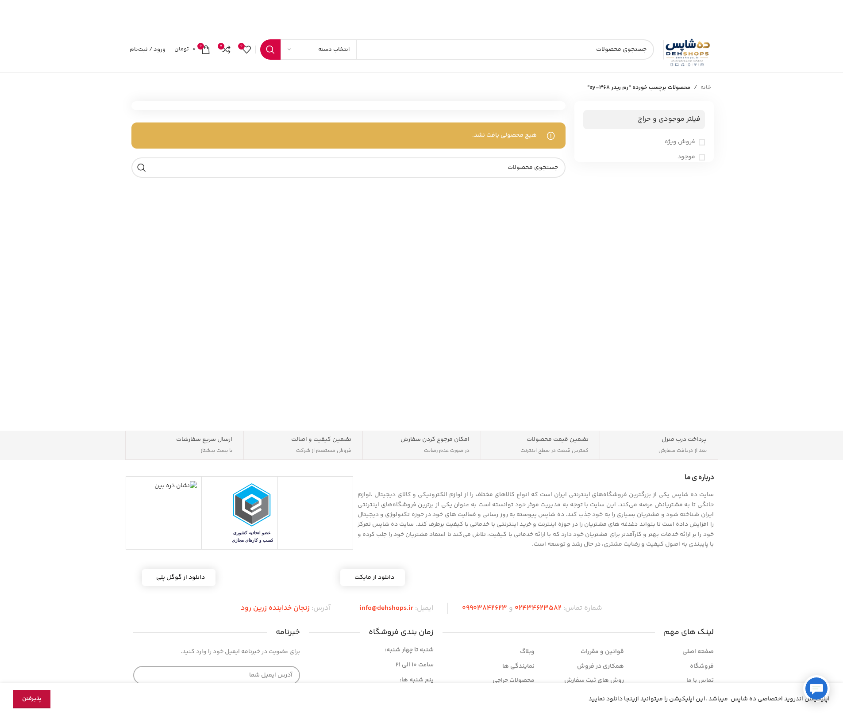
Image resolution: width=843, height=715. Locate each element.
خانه (706, 87)
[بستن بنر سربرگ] (11, 13)
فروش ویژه (680, 142)
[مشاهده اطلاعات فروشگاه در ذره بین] (175, 486)
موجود (686, 157)
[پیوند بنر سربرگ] (421, 13)
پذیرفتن (32, 698)
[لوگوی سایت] (688, 49)
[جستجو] (270, 49)
